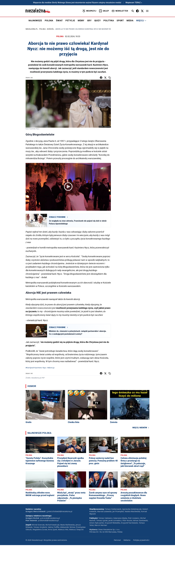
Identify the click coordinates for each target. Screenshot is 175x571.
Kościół (50, 29)
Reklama (127, 540)
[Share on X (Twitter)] (105, 77)
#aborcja (50, 367)
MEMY (81, 20)
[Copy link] (109, 77)
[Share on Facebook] (101, 77)
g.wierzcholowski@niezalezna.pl (59, 511)
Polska (42, 29)
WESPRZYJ (91, 11)
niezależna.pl (32, 29)
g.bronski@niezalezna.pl (50, 518)
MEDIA (130, 20)
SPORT (120, 20)
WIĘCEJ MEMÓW (139, 427)
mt (32, 78)
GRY (89, 20)
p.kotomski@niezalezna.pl (48, 520)
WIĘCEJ (140, 20)
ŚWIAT (59, 20)
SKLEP (106, 11)
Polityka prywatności (141, 540)
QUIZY (97, 20)
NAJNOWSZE (35, 20)
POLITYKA (108, 20)
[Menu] (147, 11)
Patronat (117, 540)
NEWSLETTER (121, 11)
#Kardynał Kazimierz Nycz (36, 367)
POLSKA (49, 20)
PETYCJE (70, 20)
